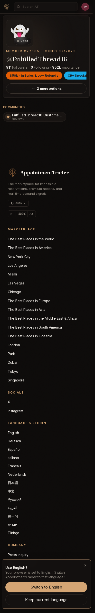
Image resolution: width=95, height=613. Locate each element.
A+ (31, 214)
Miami (12, 274)
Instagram (15, 411)
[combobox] (48, 6)
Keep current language (46, 599)
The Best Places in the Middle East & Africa (42, 318)
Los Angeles (18, 265)
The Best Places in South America (35, 327)
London (14, 345)
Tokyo (13, 371)
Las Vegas (16, 283)
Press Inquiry (18, 555)
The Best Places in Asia (26, 309)
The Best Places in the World (31, 239)
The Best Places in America (30, 248)
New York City (19, 257)
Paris (12, 354)
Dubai (12, 362)
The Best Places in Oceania (30, 336)
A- (12, 214)
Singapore (16, 380)
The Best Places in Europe (29, 301)
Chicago (14, 292)
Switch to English (46, 587)
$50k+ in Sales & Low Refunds (34, 75)
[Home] (6, 6)
